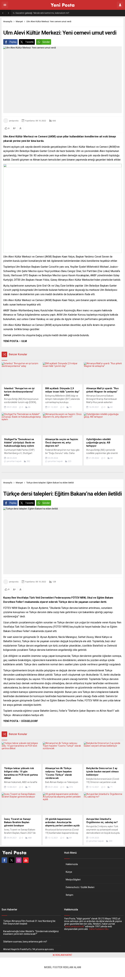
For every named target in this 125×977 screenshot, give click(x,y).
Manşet (19, 21)
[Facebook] (4, 860)
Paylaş (13, 42)
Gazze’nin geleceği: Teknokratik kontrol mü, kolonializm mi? (42, 13)
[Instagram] (18, 860)
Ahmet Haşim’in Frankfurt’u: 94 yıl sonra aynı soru (28, 949)
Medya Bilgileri (73, 879)
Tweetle (29, 42)
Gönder (46, 42)
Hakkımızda (72, 864)
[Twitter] (11, 860)
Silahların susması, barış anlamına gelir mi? (25, 941)
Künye (69, 872)
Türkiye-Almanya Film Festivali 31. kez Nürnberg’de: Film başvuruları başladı (29, 922)
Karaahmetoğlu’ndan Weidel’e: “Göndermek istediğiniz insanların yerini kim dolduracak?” (31, 932)
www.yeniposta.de (74, 926)
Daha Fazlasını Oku (99, 929)
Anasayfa (7, 21)
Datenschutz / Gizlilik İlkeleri (80, 887)
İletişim (69, 895)
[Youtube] (26, 860)
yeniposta (13, 120)
